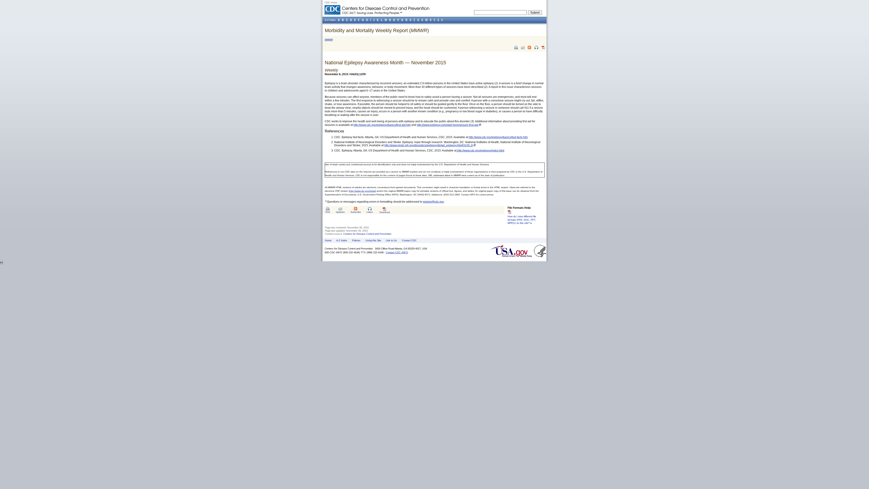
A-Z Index (341, 240)
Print (327, 212)
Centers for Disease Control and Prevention (367, 234)
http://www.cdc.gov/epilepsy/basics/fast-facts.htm (498, 137)
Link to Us (391, 240)
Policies (356, 240)
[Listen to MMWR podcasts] (536, 47)
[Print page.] (516, 47)
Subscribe (356, 212)
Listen (370, 212)
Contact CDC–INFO (397, 252)
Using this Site (373, 240)
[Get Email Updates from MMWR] (522, 47)
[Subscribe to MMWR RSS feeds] (529, 47)
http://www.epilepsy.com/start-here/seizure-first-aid (447, 125)
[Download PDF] (543, 49)
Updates (340, 212)
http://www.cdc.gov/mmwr (362, 191)
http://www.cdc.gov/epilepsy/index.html (480, 150)
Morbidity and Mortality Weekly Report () (377, 30)
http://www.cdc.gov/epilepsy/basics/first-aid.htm (382, 125)
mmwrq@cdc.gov (433, 201)
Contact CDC (409, 240)
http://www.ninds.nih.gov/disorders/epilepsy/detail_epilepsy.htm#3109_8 (428, 145)
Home (328, 240)
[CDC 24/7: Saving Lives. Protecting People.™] (376, 7)
